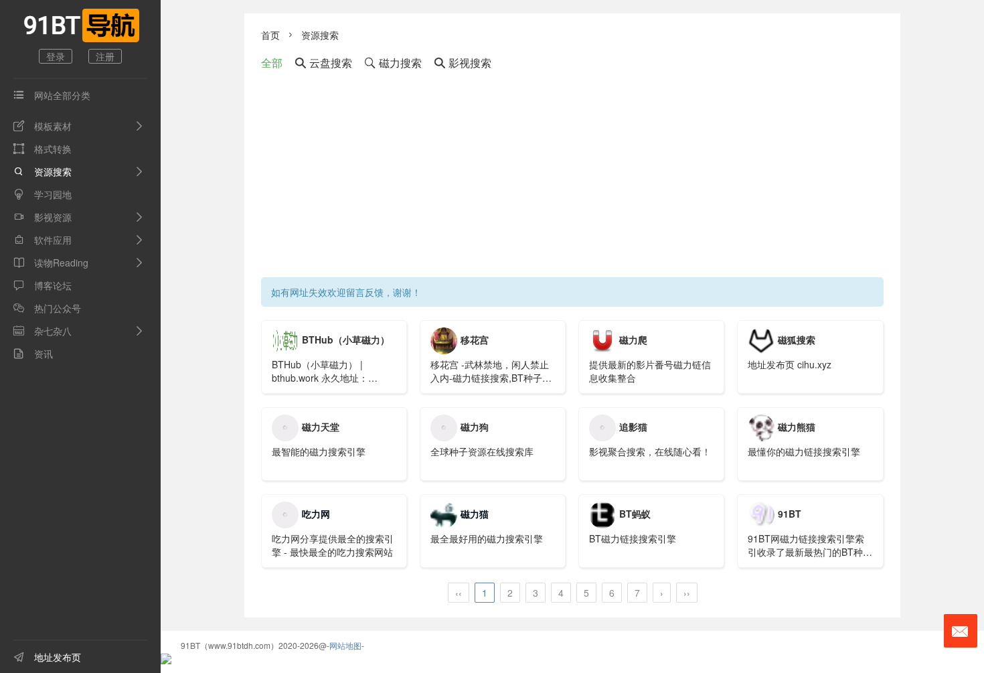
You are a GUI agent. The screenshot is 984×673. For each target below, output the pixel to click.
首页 (270, 35)
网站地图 (345, 645)
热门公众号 (47, 308)
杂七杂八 (42, 331)
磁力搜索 (393, 62)
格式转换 (42, 148)
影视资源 (42, 217)
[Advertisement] (572, 177)
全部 (271, 62)
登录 (55, 56)
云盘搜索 (323, 62)
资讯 (33, 353)
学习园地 (42, 194)
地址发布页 (47, 657)
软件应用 (42, 239)
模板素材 (42, 126)
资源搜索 (42, 171)
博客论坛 (42, 285)
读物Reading (50, 262)
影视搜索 (462, 62)
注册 (105, 56)
